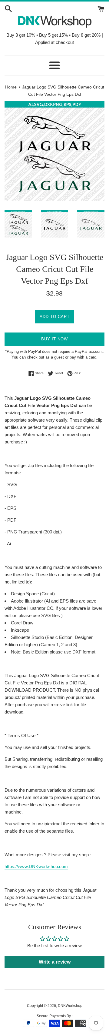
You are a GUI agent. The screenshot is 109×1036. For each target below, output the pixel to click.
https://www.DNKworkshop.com (36, 866)
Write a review (55, 961)
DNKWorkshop (70, 1006)
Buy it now (54, 339)
